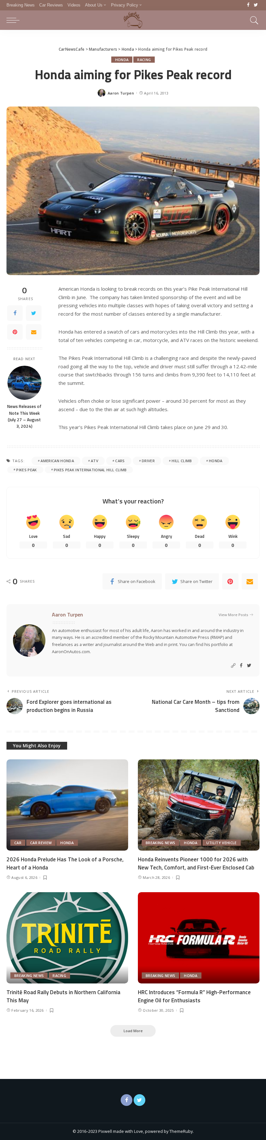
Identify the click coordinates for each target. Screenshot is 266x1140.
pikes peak (26, 469)
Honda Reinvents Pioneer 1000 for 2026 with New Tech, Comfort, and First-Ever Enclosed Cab (196, 863)
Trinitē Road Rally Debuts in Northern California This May (63, 996)
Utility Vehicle (221, 842)
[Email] (34, 332)
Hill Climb (182, 460)
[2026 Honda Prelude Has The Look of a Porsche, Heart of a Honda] (67, 805)
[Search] (253, 20)
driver (148, 460)
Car (17, 842)
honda (216, 460)
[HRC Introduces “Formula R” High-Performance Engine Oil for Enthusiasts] (199, 937)
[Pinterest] (15, 332)
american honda (57, 460)
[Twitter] (256, 5)
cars (120, 460)
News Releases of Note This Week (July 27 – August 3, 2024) (24, 416)
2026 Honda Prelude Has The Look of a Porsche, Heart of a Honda (65, 863)
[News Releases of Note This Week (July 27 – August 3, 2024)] (24, 383)
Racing (144, 59)
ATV (94, 460)
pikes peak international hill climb (90, 469)
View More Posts (233, 614)
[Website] (233, 666)
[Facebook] (248, 5)
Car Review (41, 842)
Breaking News (160, 842)
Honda (122, 59)
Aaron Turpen (121, 93)
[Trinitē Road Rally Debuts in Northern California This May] (67, 937)
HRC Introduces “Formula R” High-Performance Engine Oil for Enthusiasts (194, 996)
